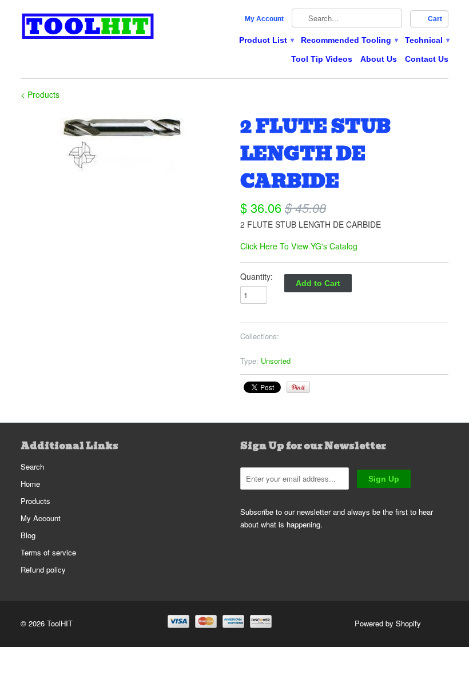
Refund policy (43, 569)
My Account (264, 19)
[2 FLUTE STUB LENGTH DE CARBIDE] (125, 143)
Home (30, 483)
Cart (435, 19)
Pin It (298, 387)
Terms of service (48, 552)
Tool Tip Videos (321, 58)
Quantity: (256, 276)
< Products (40, 94)
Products (35, 500)
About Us (378, 58)
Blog (28, 535)
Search (32, 466)
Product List (266, 40)
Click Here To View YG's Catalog (298, 246)
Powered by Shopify (388, 623)
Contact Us (426, 58)
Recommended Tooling (349, 40)
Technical (426, 40)
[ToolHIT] (88, 28)
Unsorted (276, 360)
